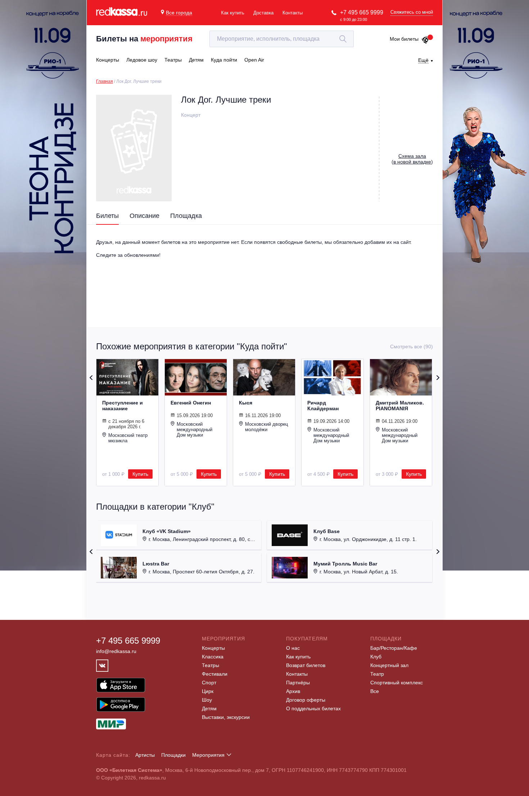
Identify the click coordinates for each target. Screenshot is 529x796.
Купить (140, 474)
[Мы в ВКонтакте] (102, 665)
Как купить (232, 12)
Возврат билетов (305, 665)
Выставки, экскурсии (226, 717)
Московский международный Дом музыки (194, 429)
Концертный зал (389, 665)
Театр (377, 674)
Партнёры (298, 682)
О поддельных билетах (313, 708)
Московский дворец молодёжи (266, 426)
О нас (293, 648)
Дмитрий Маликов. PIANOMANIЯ (400, 405)
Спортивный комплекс (396, 682)
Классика (212, 656)
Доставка (263, 12)
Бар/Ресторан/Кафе (393, 648)
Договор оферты (305, 700)
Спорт (209, 682)
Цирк (207, 691)
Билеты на (144, 38)
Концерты (213, 648)
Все (374, 691)
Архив (293, 691)
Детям (209, 708)
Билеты (107, 215)
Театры (210, 665)
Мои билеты (404, 39)
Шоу (207, 700)
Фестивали (214, 674)
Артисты (145, 755)
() (412, 159)
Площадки (173, 755)
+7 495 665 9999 (361, 12)
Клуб (375, 656)
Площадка (186, 215)
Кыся (245, 403)
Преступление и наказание (122, 405)
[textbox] (281, 39)
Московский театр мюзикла (128, 438)
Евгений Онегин (191, 403)
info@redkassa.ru (116, 651)
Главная (104, 81)
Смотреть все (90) (411, 346)
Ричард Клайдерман (323, 405)
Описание (144, 215)
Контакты (292, 12)
